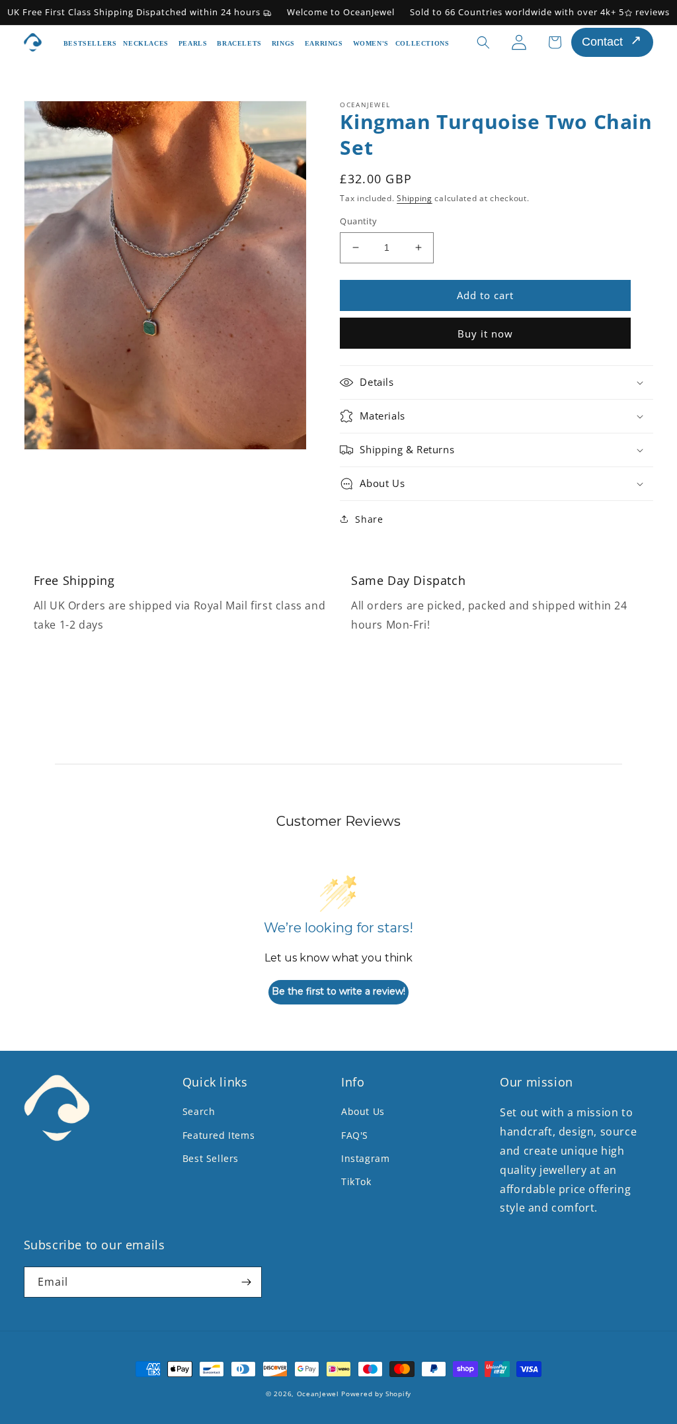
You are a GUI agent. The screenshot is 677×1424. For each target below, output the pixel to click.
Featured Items (218, 1135)
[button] (147, 42)
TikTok (356, 1181)
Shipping (414, 198)
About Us (363, 1111)
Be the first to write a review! (338, 991)
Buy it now (485, 333)
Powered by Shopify (376, 1393)
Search (199, 1111)
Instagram (365, 1158)
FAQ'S (354, 1135)
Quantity (358, 221)
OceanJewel (319, 1393)
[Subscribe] (246, 1282)
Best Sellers (210, 1158)
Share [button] (369, 519)
